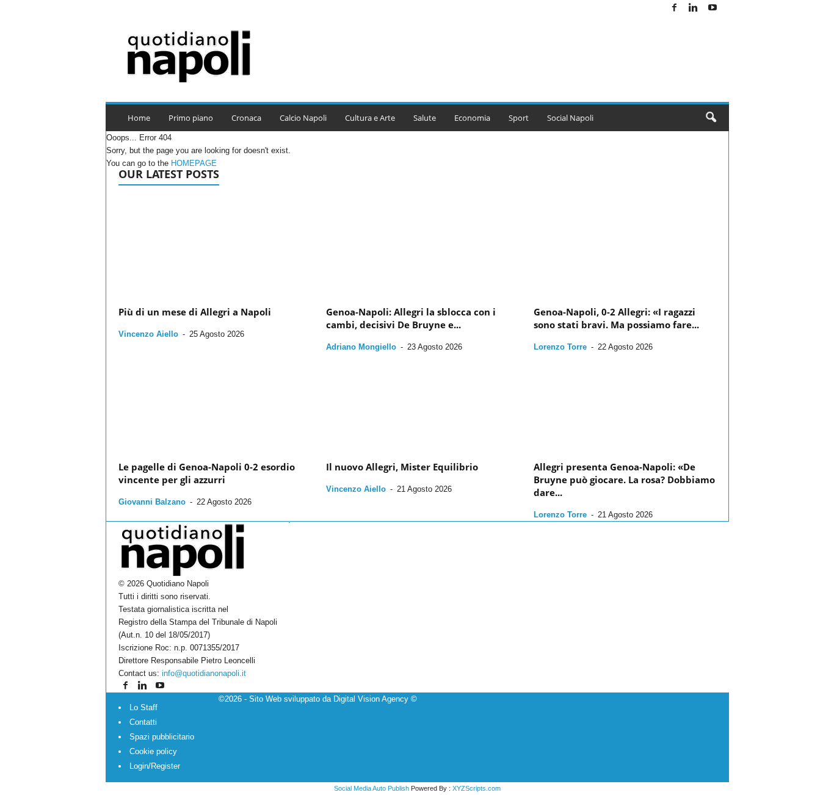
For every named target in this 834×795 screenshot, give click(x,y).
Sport (519, 117)
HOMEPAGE (194, 163)
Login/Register (154, 766)
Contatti (143, 722)
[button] (710, 117)
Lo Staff (143, 707)
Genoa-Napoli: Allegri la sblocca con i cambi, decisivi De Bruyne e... (411, 318)
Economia (472, 117)
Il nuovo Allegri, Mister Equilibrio (402, 467)
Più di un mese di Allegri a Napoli (194, 312)
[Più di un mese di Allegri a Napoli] (210, 248)
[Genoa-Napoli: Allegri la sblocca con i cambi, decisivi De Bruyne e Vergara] (417, 248)
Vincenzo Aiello (148, 334)
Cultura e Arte (370, 117)
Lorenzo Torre (560, 346)
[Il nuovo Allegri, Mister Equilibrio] (417, 402)
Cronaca (246, 117)
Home (139, 117)
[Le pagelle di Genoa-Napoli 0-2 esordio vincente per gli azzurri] (210, 402)
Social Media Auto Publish (371, 788)
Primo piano (191, 117)
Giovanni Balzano (152, 501)
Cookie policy (153, 751)
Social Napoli (570, 117)
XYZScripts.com (476, 788)
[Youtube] (712, 8)
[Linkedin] (693, 8)
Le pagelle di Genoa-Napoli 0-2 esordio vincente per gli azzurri (206, 473)
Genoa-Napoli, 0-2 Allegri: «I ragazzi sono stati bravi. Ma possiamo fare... (616, 318)
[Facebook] (674, 8)
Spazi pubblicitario (161, 736)
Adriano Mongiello (361, 346)
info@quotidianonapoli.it (204, 673)
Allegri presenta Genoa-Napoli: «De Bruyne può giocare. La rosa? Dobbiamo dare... (624, 479)
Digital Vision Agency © (375, 698)
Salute (424, 117)
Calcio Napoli (303, 117)
